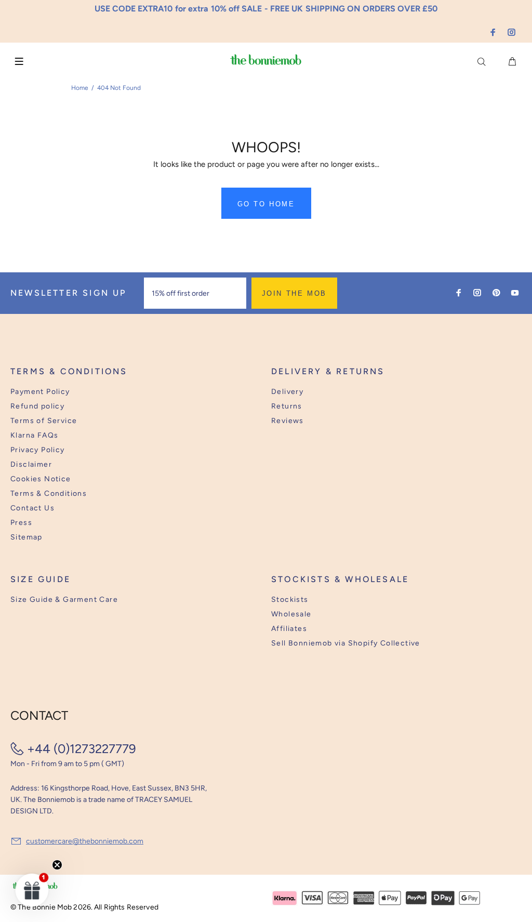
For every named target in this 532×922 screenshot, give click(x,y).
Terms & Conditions (48, 493)
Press (21, 522)
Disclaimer (31, 464)
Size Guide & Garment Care (64, 599)
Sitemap (26, 537)
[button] (32, 890)
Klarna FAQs (34, 435)
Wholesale (291, 614)
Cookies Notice (40, 479)
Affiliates (289, 628)
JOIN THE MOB (294, 293)
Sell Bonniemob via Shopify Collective (345, 643)
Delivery (287, 391)
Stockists (290, 599)
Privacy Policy (37, 449)
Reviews (287, 420)
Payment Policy (40, 391)
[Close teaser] (57, 865)
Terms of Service (43, 420)
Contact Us (32, 508)
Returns (286, 406)
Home (79, 87)
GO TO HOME (266, 204)
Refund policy (37, 406)
